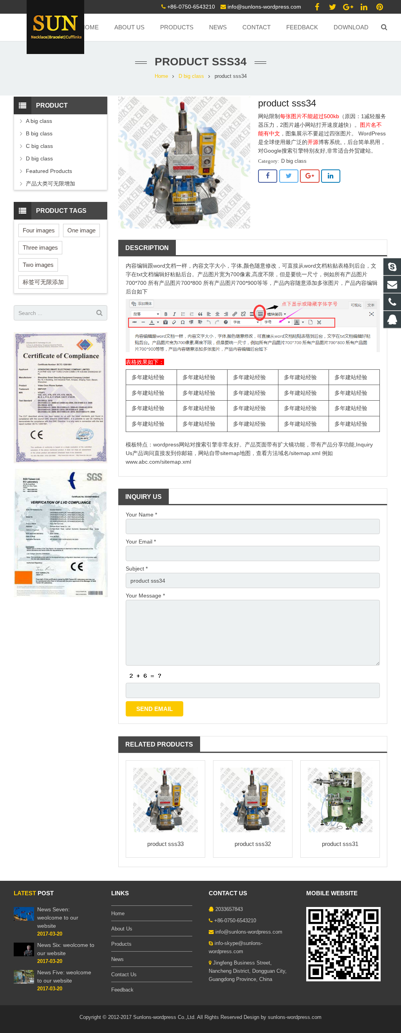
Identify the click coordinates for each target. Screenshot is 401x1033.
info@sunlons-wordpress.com (264, 7)
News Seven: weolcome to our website (57, 917)
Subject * (137, 568)
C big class (39, 146)
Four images (39, 230)
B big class (39, 133)
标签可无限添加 (43, 282)
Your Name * (141, 514)
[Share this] (267, 176)
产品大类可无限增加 (50, 183)
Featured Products (49, 171)
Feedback (122, 990)
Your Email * (141, 541)
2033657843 (229, 909)
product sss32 (253, 843)
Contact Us (124, 974)
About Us (121, 929)
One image (81, 230)
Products (121, 944)
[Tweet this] (288, 176)
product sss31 (340, 843)
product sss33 (165, 843)
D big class (191, 76)
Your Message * (145, 595)
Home (161, 76)
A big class (39, 121)
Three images (40, 247)
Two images (38, 264)
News (117, 959)
